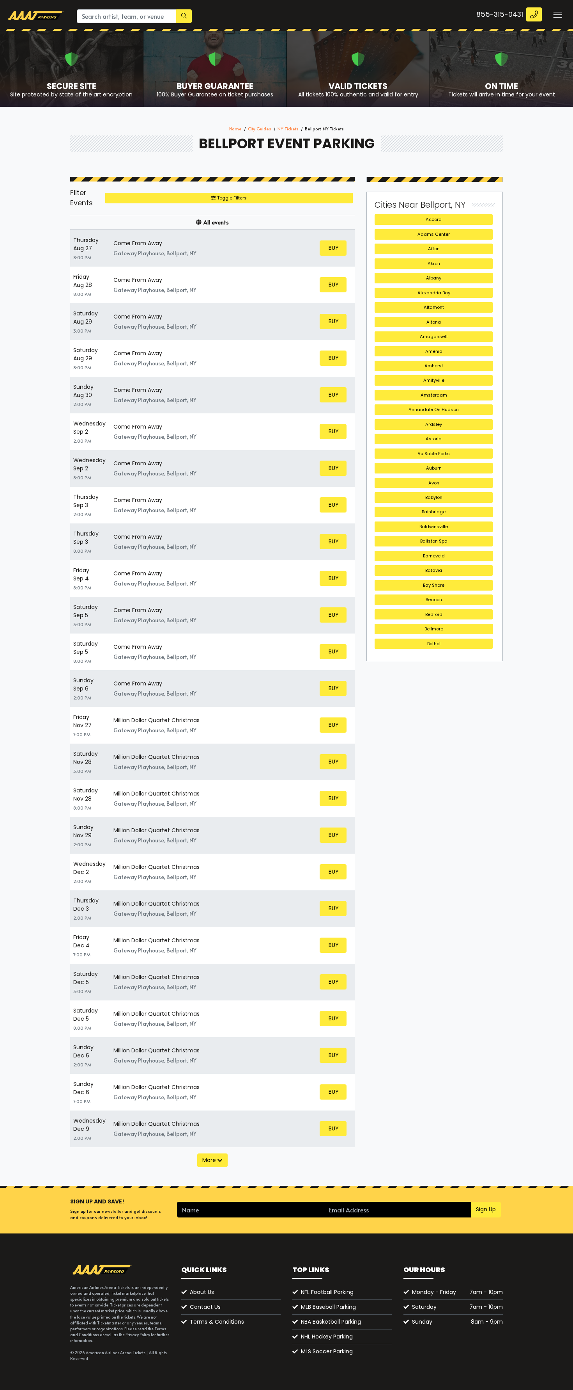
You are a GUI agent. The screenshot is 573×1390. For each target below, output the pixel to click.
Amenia (433, 351)
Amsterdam (434, 395)
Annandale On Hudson (434, 409)
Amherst (433, 366)
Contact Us (205, 1307)
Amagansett (434, 336)
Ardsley (433, 424)
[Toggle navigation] (557, 14)
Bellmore (433, 629)
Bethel (433, 644)
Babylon (433, 497)
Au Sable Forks (433, 453)
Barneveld (434, 556)
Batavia (433, 570)
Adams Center (433, 234)
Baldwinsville (433, 526)
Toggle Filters (231, 198)
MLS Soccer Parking (327, 1351)
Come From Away (137, 243)
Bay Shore (433, 585)
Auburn (434, 468)
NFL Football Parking (327, 1292)
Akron (434, 263)
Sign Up (486, 1209)
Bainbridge (434, 512)
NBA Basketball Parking (331, 1322)
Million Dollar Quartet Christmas (156, 720)
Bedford (433, 614)
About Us (202, 1292)
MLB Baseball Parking (328, 1307)
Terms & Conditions (217, 1322)
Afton (434, 249)
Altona (433, 322)
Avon (433, 483)
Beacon (434, 599)
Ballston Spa (433, 541)
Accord (434, 219)
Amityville (433, 380)
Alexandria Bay (433, 293)
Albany (433, 278)
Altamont (434, 307)
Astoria (434, 439)
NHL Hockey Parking (327, 1336)
